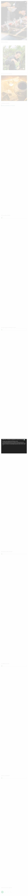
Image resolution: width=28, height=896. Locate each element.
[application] (14, 446)
